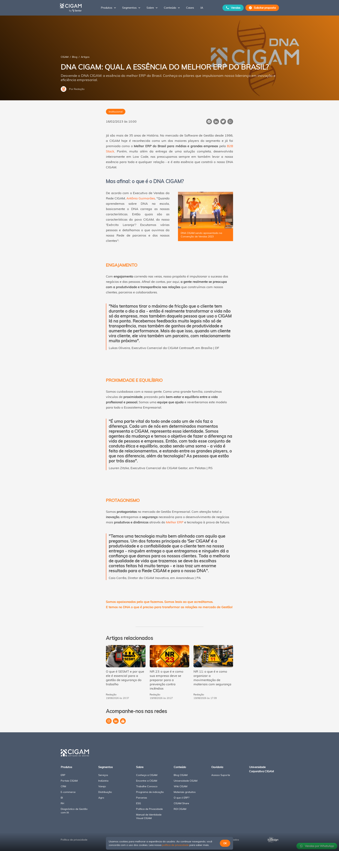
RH (62, 803)
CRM (63, 786)
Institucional (116, 111)
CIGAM (65, 56)
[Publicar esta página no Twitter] (223, 121)
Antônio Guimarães (140, 198)
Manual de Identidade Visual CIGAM (149, 816)
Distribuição (105, 792)
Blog (74, 56)
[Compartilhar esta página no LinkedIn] (216, 121)
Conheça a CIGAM (146, 775)
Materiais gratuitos (185, 792)
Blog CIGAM (181, 775)
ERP (63, 775)
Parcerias (141, 797)
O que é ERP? (181, 797)
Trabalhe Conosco (146, 786)
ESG (138, 803)
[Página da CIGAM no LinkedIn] (116, 721)
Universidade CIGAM (185, 780)
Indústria (103, 780)
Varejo (102, 786)
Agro (101, 797)
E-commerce (68, 792)
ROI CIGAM (180, 809)
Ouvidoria (217, 767)
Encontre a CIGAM (146, 780)
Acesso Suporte (220, 775)
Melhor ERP (174, 522)
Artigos (85, 56)
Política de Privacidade (149, 809)
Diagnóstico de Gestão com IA (74, 810)
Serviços (103, 775)
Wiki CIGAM (180, 786)
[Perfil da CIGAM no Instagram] (109, 721)
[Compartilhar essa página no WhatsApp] (230, 121)
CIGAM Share (181, 803)
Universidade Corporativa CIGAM (261, 769)
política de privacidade (175, 845)
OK (225, 843)
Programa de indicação (150, 792)
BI (62, 797)
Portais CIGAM (69, 780)
